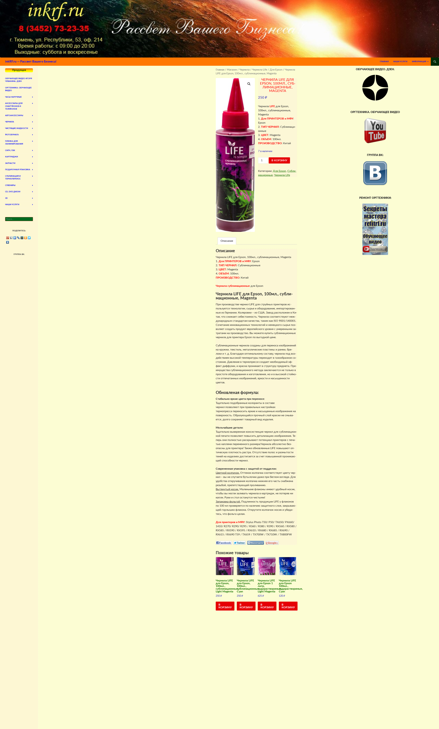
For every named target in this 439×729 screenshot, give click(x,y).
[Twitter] (29, 238)
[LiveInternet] (11, 238)
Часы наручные (13, 97)
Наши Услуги (400, 61)
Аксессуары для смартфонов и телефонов (13, 106)
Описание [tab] (227, 241)
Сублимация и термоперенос (13, 177)
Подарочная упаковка (17, 170)
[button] (249, 84)
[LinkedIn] (15, 238)
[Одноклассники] (25, 238)
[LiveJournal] (18, 238)
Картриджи (11, 157)
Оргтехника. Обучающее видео (18, 89)
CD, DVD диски (12, 192)
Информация (419, 61)
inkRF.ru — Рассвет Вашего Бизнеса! (30, 61)
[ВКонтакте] (7, 242)
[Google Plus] (7, 238)
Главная (384, 61)
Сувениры (10, 185)
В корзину (279, 160)
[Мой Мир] (22, 238)
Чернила (244, 69)
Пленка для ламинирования (14, 142)
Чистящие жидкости (16, 128)
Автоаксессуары (14, 115)
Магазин (232, 69)
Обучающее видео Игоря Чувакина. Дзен (18, 80)
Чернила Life (259, 69)
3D (6, 198)
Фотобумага (12, 135)
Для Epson (276, 69)
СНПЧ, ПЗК (10, 150)
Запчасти (10, 163)
